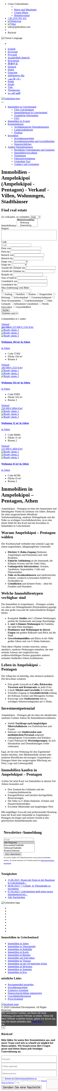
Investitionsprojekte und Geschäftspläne (34, 141)
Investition (13, 135)
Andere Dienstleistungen (20, 147)
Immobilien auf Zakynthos (21, 958)
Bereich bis (7, 258)
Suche (6, 310)
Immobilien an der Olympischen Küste (27, 963)
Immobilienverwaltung (25, 152)
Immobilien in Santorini (20, 969)
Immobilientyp (8, 225)
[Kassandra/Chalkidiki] (19, 845)
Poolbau (18, 132)
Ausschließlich (23, 307)
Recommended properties (21, 984)
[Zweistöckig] (27, 225)
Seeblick (20, 294)
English (11, 49)
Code (4, 242)
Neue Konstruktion (11, 300)
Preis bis (5, 251)
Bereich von (7, 255)
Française (12, 72)
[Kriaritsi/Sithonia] (19, 850)
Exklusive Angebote (18, 990)
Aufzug (8, 294)
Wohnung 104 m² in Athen (15, 342)
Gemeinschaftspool (41, 297)
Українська (14, 90)
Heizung (5, 297)
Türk (10, 87)
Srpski (11, 84)
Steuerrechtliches (22, 144)
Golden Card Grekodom (26, 164)
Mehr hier (37, 1021)
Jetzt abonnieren (12, 854)
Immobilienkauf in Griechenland (30, 112)
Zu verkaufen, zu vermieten (15, 217)
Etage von (6, 261)
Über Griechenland (24, 109)
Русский (12, 54)
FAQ (16, 118)
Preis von (6, 248)
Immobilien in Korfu (18, 952)
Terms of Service (7, 1083)
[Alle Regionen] (19, 842)
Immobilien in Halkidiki (20, 949)
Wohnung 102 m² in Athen (15, 382)
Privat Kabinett (15, 999)
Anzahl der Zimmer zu (12, 271)
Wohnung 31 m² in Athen (15, 423)
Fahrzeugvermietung (24, 158)
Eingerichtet (46, 294)
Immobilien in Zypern (19, 121)
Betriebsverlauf (22, 15)
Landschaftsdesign (23, 129)
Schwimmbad (21, 297)
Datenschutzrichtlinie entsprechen (25, 993)
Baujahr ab (6, 274)
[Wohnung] (27, 222)
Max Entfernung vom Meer (15, 287)
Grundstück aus (9, 281)
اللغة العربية (14, 93)
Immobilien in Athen (18, 943)
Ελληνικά (13, 51)
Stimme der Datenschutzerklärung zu (21, 1078)
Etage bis (6, 264)
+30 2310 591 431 (17, 18)
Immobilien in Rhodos (19, 955)
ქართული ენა (16, 75)
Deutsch (12, 66)
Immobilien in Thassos (19, 960)
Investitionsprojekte (24, 138)
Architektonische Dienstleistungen (31, 127)
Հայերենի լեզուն (19, 57)
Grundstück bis (9, 284)
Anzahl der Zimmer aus (13, 267)
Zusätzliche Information (26, 115)
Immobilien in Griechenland (22, 106)
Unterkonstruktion (34, 300)
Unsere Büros (21, 12)
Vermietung (20, 155)
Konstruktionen (16, 124)
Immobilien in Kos (17, 972)
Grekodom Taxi (22, 161)
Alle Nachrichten (16, 897)
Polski (11, 81)
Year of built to (8, 277)
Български (13, 60)
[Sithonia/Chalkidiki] (19, 848)
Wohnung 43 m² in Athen (15, 463)
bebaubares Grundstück (26, 303)
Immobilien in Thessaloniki (21, 946)
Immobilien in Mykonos (20, 966)
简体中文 (13, 63)
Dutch (11, 69)
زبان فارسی (14, 78)
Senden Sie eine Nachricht (21, 1087)
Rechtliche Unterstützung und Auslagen (34, 150)
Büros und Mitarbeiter (25, 9)
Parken (32, 294)
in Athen (5, 348)
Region (5, 228)
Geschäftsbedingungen (19, 996)
